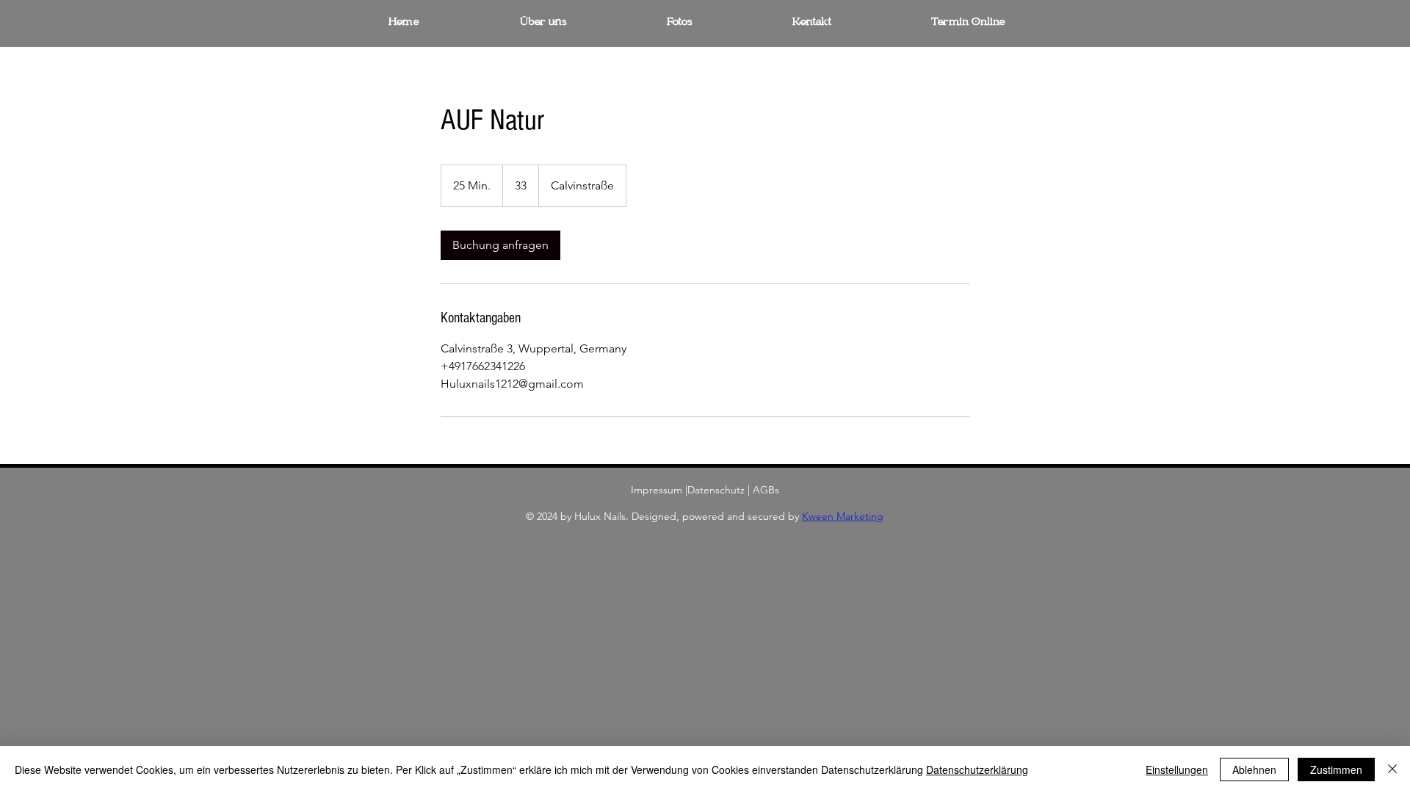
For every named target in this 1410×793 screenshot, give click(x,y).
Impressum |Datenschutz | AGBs (705, 489)
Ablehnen (1254, 769)
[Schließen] (1392, 769)
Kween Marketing (842, 516)
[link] (500, 245)
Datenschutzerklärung (977, 769)
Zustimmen (1336, 769)
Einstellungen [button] (1177, 769)
